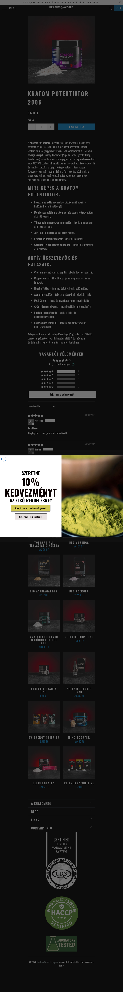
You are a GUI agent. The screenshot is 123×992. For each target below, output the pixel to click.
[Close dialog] (3, 459)
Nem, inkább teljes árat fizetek (30, 516)
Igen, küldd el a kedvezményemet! (30, 508)
